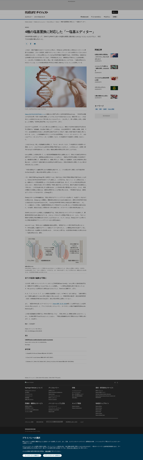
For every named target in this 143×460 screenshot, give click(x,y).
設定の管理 (48, 451)
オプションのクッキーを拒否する (52, 455)
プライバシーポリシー (73, 448)
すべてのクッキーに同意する (32, 455)
